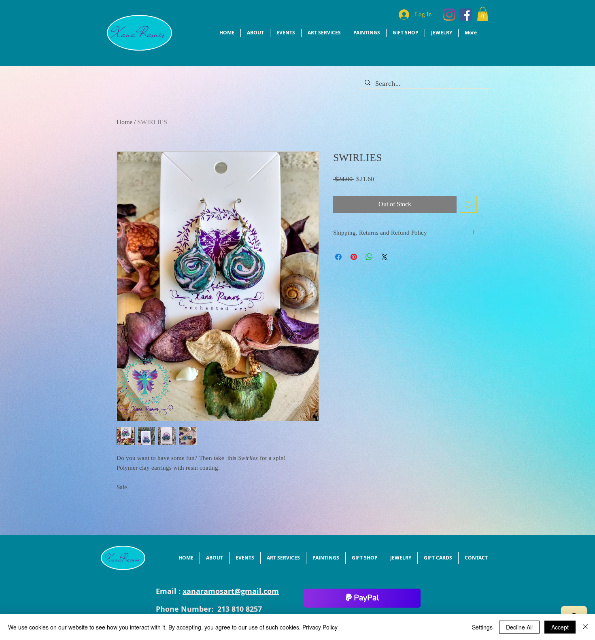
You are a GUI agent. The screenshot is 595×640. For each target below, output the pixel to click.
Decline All (519, 627)
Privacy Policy (320, 627)
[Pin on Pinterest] (354, 257)
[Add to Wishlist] (468, 204)
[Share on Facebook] (338, 257)
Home (124, 122)
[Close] (585, 627)
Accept (560, 627)
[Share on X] (384, 257)
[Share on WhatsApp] (369, 257)
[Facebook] (465, 14)
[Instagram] (449, 14)
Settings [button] (482, 627)
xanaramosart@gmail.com (231, 591)
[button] (483, 14)
